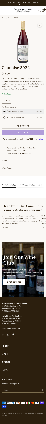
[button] (14, 282)
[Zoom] (40, 25)
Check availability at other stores (19, 154)
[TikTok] (14, 334)
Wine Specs (7, 168)
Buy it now (23, 132)
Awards (5, 160)
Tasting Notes (10, 185)
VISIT (5, 354)
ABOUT (6, 362)
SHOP (5, 346)
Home (4, 18)
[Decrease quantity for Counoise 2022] (3, 100)
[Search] (39, 10)
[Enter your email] (42, 390)
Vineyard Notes (28, 185)
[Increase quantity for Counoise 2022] (9, 100)
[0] (42, 10)
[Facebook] (4, 334)
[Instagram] (9, 334)
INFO (5, 370)
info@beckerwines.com (11, 328)
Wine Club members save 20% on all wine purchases (23, 3)
